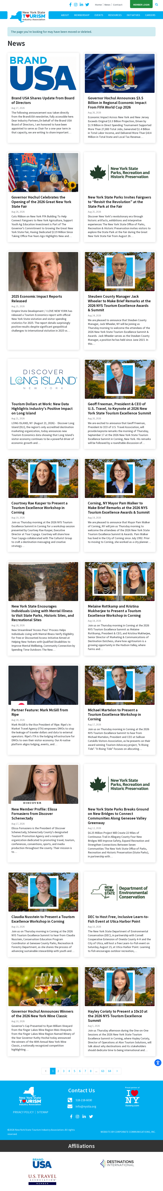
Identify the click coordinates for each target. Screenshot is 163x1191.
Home (98, 4)
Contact (117, 4)
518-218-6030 (84, 1100)
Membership (81, 15)
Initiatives (133, 15)
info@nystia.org (86, 1106)
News (107, 4)
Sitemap (42, 1112)
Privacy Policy (23, 1112)
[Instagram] (76, 4)
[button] (156, 4)
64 (109, 1071)
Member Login (141, 4)
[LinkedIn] (82, 4)
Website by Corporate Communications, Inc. (128, 1131)
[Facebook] (71, 4)
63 (102, 1071)
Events (99, 15)
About (65, 15)
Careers (150, 15)
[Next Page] (117, 1071)
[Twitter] (87, 4)
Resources (115, 15)
